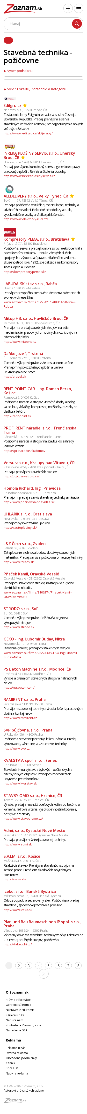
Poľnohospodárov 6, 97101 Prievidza (30, 493)
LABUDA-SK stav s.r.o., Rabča (30, 283)
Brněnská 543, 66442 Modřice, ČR (27, 674)
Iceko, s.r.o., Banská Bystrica (30, 891)
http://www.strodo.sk (19, 627)
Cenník (10, 1063)
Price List (12, 1068)
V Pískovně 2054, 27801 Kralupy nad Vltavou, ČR (37, 467)
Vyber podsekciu (20, 71)
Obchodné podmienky (21, 1058)
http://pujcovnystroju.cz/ (21, 476)
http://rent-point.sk (17, 416)
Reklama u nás (15, 1048)
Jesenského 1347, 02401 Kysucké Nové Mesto (36, 835)
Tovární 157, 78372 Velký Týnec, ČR (28, 200)
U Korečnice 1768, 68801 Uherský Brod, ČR (34, 162)
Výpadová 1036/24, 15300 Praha (26, 930)
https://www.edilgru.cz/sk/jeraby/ (28, 133)
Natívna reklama (17, 1073)
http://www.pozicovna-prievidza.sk (29, 502)
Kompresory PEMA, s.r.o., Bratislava (36, 239)
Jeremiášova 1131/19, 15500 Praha (28, 704)
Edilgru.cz (12, 105)
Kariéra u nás (15, 1015)
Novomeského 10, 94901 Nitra (25, 643)
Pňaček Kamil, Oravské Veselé (31, 574)
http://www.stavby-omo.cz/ (23, 818)
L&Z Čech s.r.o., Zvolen (25, 543)
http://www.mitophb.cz (20, 341)
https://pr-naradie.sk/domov (24, 450)
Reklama (13, 1040)
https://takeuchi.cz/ (18, 944)
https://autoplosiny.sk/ (20, 527)
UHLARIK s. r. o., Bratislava (28, 514)
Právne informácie (18, 1000)
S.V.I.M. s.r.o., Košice (22, 856)
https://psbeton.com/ (19, 687)
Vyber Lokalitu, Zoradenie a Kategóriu (36, 89)
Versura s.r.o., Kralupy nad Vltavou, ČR (39, 462)
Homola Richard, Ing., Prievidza (32, 488)
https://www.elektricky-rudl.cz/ (26, 219)
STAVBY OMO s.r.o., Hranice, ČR (33, 795)
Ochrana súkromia (18, 1005)
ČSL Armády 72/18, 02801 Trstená (27, 358)
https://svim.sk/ (15, 879)
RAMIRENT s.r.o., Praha (25, 699)
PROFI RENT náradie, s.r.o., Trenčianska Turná (40, 430)
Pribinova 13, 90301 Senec (22, 765)
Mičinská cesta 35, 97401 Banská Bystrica (32, 896)
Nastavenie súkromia (20, 1010)
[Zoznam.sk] (16, 1102)
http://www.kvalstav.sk (20, 783)
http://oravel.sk (15, 376)
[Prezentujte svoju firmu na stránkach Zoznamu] (68, 8)
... (8, 40)
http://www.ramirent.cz (20, 718)
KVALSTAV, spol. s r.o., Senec (30, 760)
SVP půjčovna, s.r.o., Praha (28, 730)
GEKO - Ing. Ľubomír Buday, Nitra (34, 639)
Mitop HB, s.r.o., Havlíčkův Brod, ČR (36, 318)
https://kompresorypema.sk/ (25, 272)
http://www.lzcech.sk (19, 562)
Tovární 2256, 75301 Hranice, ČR (26, 800)
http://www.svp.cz (17, 748)
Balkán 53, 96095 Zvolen (21, 548)
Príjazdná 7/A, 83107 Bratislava (25, 243)
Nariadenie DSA (16, 1030)
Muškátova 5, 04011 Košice (22, 860)
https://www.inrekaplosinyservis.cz (29, 176)
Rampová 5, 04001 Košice (21, 397)
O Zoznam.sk (17, 992)
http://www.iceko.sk (18, 910)
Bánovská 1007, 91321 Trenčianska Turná (33, 437)
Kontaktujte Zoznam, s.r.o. (24, 1025)
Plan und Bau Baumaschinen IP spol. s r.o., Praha (42, 924)
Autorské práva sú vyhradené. (24, 1090)
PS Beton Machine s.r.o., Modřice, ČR (37, 669)
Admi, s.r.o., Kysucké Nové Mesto (34, 830)
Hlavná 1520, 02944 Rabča (22, 288)
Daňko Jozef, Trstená (23, 353)
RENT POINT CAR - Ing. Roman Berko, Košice (38, 391)
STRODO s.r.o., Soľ (20, 608)
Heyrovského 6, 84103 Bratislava (26, 518)
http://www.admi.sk (18, 844)
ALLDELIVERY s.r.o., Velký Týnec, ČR (36, 196)
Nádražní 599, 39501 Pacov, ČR (25, 110)
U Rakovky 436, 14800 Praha (23, 734)
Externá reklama (17, 1053)
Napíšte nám (14, 1020)
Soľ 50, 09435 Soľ (16, 613)
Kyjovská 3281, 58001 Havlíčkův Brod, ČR (32, 323)
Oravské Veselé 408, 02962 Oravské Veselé (34, 578)
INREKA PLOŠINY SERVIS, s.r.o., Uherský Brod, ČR (39, 155)
